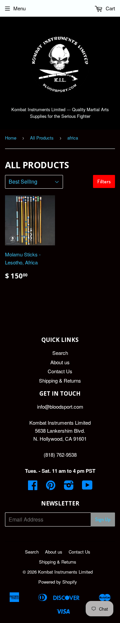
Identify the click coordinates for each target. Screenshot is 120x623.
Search (60, 352)
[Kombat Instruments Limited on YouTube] (87, 486)
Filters (104, 181)
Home (10, 138)
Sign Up (103, 519)
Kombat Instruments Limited (65, 572)
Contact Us (60, 371)
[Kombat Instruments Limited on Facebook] (33, 486)
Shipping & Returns (60, 380)
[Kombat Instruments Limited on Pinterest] (51, 486)
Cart (109, 8)
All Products (42, 138)
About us (60, 362)
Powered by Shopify (57, 582)
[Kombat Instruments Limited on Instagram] (69, 486)
